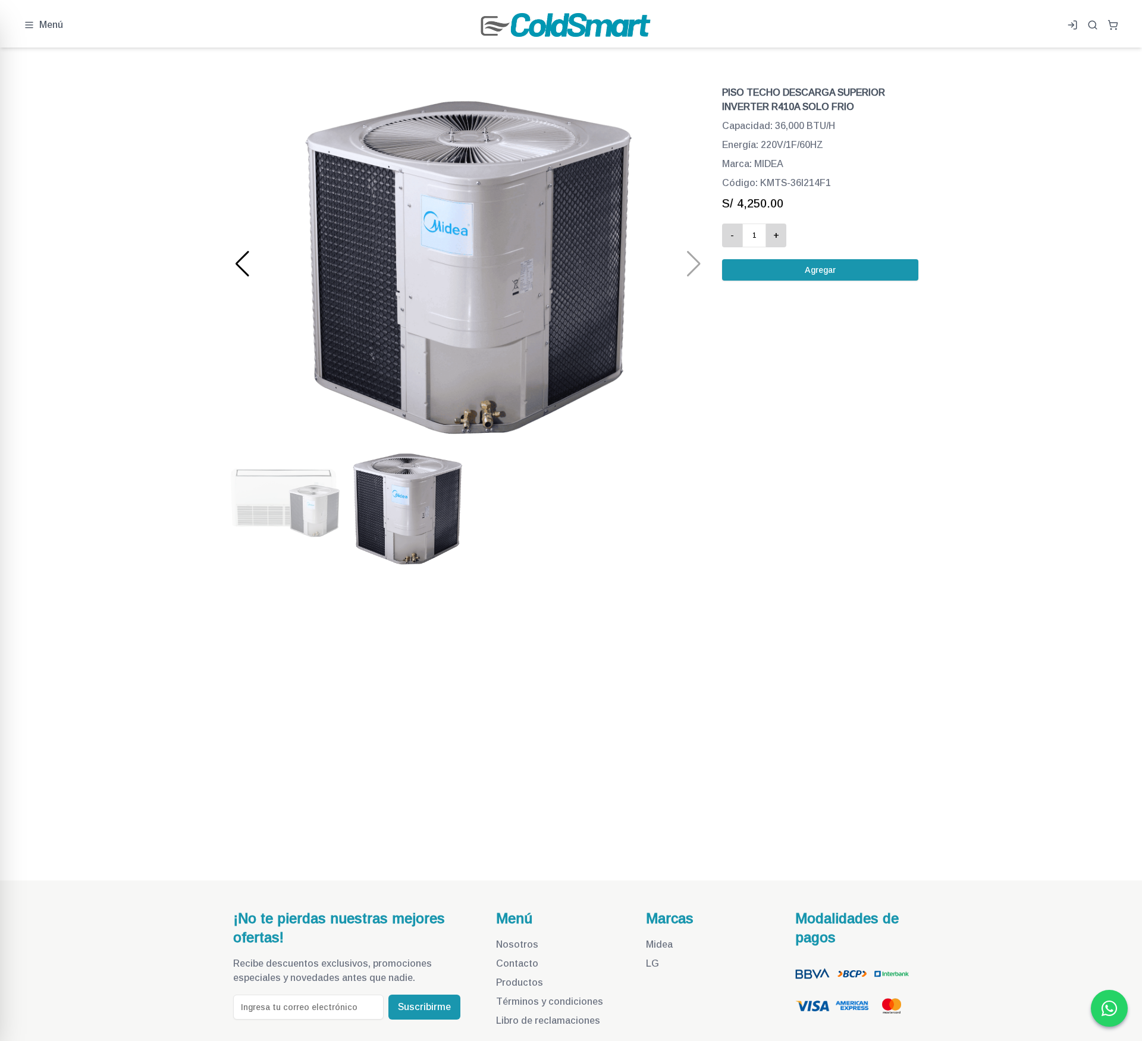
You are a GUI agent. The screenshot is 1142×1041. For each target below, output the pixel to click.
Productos (519, 982)
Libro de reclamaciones (548, 1020)
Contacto (517, 963)
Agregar (820, 270)
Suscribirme (424, 1007)
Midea (659, 944)
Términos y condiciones (549, 1001)
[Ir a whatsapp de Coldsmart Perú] (1109, 1008)
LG (652, 963)
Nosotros (517, 944)
